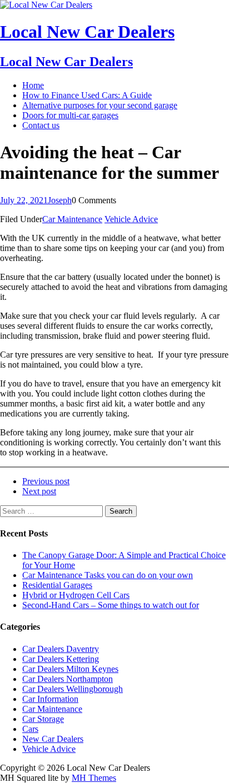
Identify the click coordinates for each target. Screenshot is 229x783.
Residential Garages (57, 585)
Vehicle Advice (131, 219)
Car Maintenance (72, 219)
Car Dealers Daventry (60, 649)
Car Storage (43, 719)
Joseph (60, 200)
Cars (30, 729)
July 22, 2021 (24, 200)
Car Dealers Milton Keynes (70, 669)
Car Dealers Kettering (60, 659)
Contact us (40, 125)
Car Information (50, 699)
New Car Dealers (52, 739)
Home (33, 85)
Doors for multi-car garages (70, 115)
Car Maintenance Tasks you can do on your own (107, 575)
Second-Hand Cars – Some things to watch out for (110, 605)
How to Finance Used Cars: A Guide (87, 95)
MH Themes (94, 777)
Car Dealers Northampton (67, 679)
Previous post (45, 481)
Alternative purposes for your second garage (99, 105)
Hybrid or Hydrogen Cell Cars (76, 595)
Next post (39, 491)
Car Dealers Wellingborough (72, 689)
